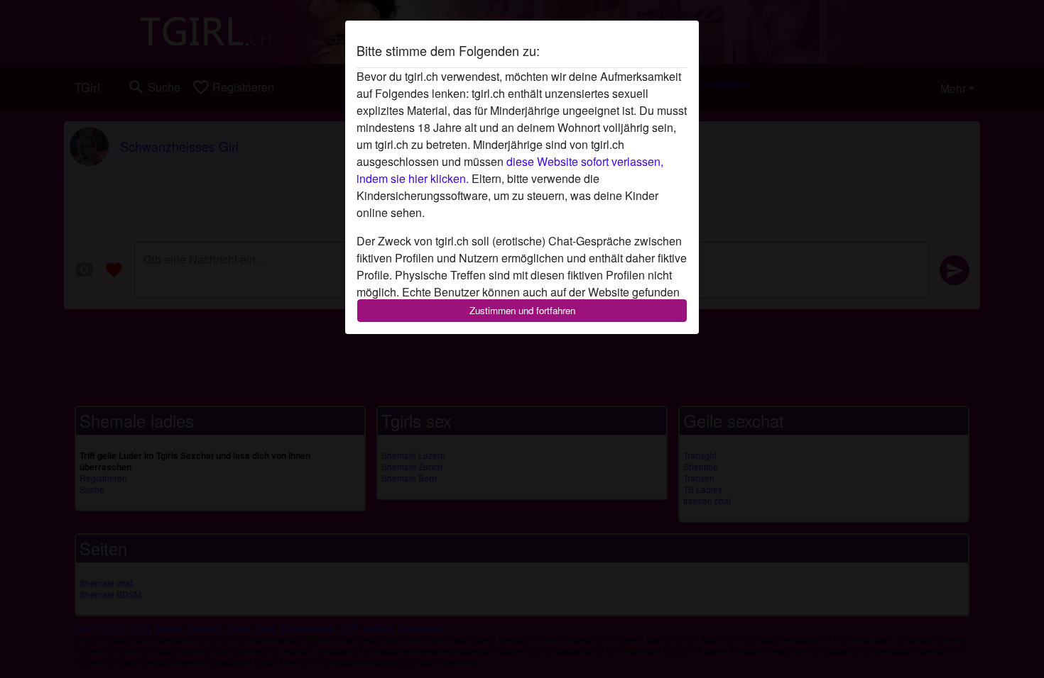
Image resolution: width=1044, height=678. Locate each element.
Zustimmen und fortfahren (522, 310)
